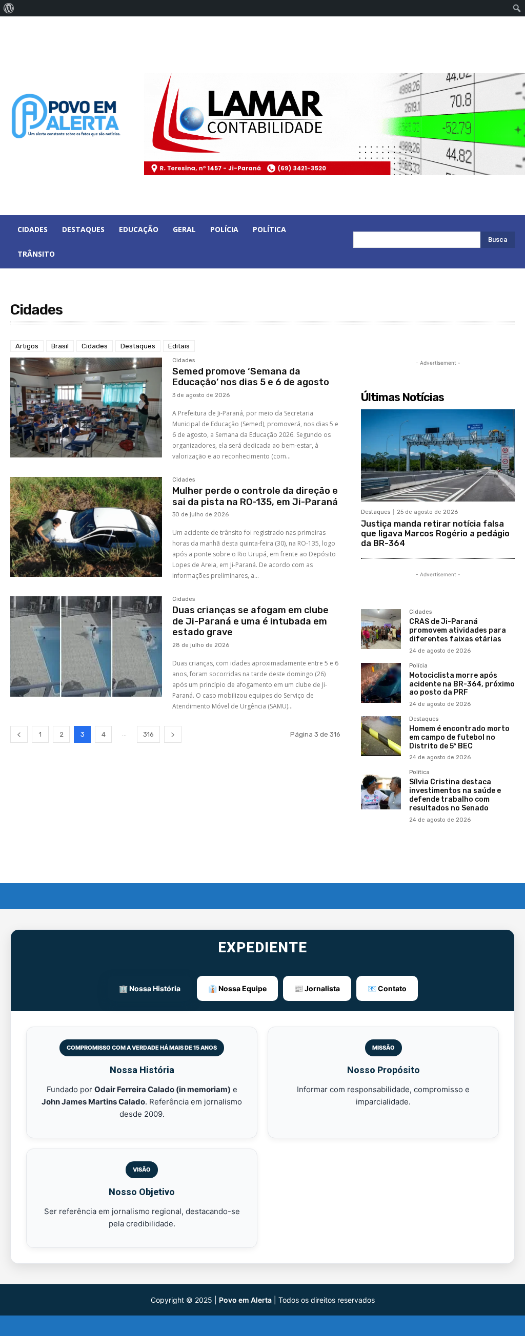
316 (148, 734)
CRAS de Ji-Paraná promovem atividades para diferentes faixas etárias (457, 630)
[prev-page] (19, 734)
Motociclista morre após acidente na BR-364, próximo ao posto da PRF (462, 684)
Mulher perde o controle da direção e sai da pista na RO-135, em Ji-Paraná (255, 496)
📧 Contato (387, 988)
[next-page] (172, 734)
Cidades (95, 346)
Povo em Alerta (245, 1300)
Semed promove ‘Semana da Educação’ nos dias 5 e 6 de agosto (250, 377)
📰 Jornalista (317, 988)
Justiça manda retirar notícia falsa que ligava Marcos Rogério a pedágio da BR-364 (435, 533)
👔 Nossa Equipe (237, 988)
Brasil (60, 346)
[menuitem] (9, 8)
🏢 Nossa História (149, 988)
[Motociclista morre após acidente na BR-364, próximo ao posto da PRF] (381, 683)
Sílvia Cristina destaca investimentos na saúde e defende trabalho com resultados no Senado (455, 795)
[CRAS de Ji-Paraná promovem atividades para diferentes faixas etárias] (381, 629)
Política (419, 772)
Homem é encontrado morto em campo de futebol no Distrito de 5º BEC (459, 737)
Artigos (26, 346)
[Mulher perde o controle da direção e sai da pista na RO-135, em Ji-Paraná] (86, 527)
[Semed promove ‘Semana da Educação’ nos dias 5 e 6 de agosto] (86, 408)
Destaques (137, 346)
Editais (179, 346)
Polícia (418, 666)
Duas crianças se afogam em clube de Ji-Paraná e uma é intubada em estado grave (250, 621)
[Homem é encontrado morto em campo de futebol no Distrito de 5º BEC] (381, 736)
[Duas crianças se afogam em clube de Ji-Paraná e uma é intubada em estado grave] (86, 646)
